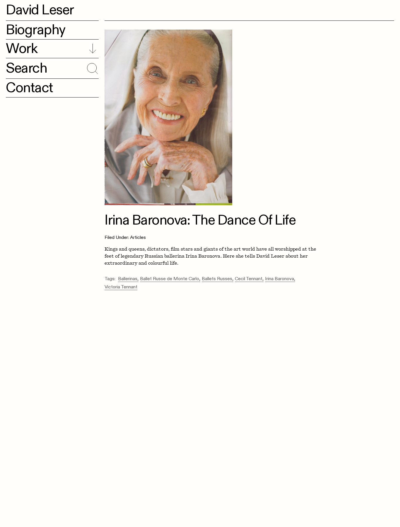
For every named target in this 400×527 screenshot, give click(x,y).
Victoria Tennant (121, 287)
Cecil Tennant (248, 279)
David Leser (40, 10)
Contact (29, 88)
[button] (91, 67)
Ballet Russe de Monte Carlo (169, 279)
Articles (138, 237)
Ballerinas (127, 279)
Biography (35, 30)
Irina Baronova (279, 279)
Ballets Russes (217, 279)
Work (21, 48)
